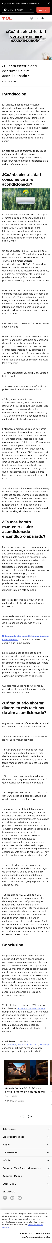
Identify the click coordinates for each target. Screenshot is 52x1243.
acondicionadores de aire (31, 1008)
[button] (30, 1116)
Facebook (11, 1044)
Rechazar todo (43, 1233)
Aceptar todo (25, 1233)
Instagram (23, 1044)
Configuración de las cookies (36, 1237)
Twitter (33, 1044)
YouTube (44, 1044)
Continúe (43, 10)
